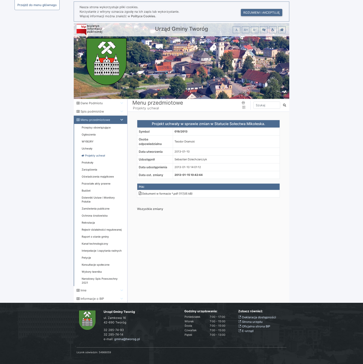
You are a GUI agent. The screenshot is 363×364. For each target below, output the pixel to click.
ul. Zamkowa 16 (115, 318)
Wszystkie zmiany (150, 209)
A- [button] (254, 30)
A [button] (237, 30)
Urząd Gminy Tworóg (181, 29)
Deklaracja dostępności (258, 317)
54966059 (105, 352)
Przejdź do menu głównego (37, 5)
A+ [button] (246, 30)
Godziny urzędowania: (200, 311)
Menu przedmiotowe (95, 120)
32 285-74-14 (113, 334)
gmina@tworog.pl (127, 339)
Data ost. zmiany (151, 175)
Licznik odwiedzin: (87, 352)
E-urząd (247, 331)
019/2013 (181, 131)
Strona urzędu (252, 322)
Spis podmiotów (92, 111)
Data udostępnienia (153, 167)
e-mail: (122, 339)
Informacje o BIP (92, 299)
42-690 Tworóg (115, 322)
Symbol (144, 131)
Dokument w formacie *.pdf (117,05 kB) (167, 193)
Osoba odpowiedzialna (150, 141)
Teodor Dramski (185, 141)
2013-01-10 (182, 151)
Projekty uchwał (146, 108)
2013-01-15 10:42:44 (189, 174)
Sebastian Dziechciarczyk (191, 159)
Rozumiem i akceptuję (261, 12)
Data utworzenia (151, 151)
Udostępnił (147, 159)
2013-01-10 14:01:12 (188, 167)
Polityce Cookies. (143, 16)
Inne (83, 290)
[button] (264, 29)
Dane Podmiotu (92, 103)
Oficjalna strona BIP (255, 326)
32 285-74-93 (114, 330)
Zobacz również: (250, 311)
